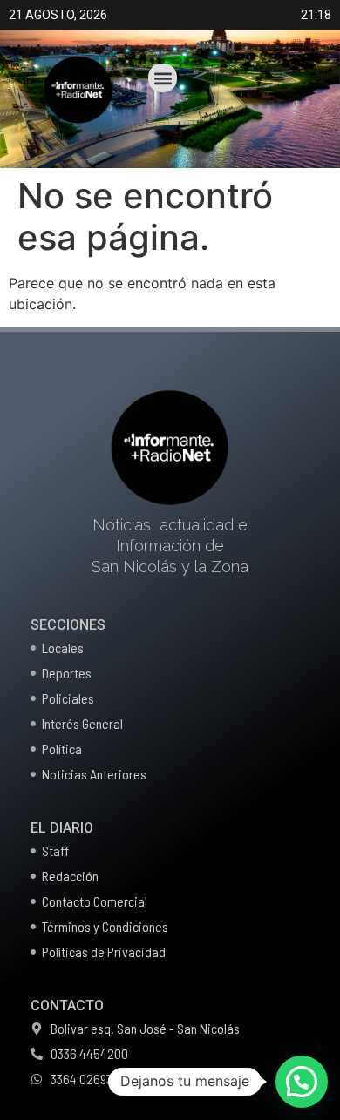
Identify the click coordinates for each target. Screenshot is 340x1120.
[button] (162, 78)
